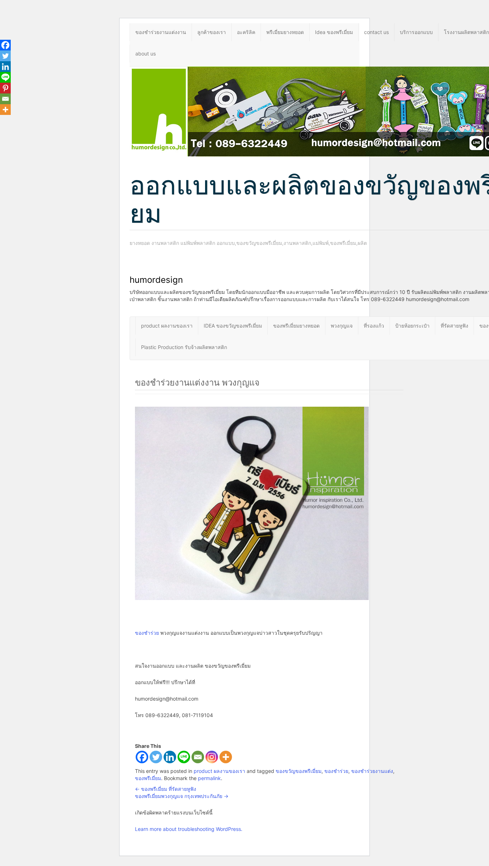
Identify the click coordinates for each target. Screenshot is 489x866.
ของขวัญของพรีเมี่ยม (298, 771)
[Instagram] (211, 757)
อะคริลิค (246, 32)
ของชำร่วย (147, 633)
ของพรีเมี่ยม (148, 778)
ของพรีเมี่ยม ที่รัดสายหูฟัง (165, 789)
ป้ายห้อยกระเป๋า (412, 326)
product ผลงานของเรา (167, 326)
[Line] (184, 757)
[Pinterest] (5, 88)
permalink (209, 778)
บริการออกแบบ (416, 32)
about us (145, 53)
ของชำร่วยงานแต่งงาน (160, 32)
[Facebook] (142, 757)
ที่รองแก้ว (374, 326)
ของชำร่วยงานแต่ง (372, 771)
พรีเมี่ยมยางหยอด (285, 32)
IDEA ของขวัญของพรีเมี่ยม (233, 326)
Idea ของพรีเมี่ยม (334, 32)
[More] (225, 757)
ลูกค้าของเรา (211, 32)
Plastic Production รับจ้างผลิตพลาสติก (184, 347)
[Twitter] (156, 757)
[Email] (198, 757)
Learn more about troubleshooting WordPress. (188, 829)
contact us (376, 32)
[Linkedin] (170, 757)
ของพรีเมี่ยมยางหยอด (296, 326)
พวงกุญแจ (342, 326)
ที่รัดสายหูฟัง (454, 326)
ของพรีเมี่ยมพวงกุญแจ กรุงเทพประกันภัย (181, 796)
